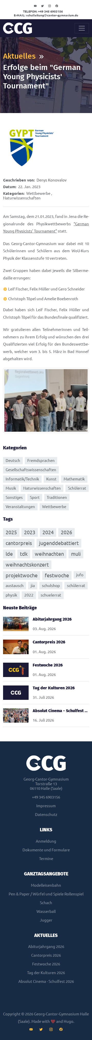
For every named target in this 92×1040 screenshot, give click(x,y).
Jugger (46, 920)
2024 (48, 532)
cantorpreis (19, 543)
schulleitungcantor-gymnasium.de (46, 15)
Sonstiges (14, 497)
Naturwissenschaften (22, 198)
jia (33, 585)
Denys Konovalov (52, 180)
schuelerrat (51, 595)
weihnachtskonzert (27, 565)
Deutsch (13, 460)
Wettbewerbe (38, 193)
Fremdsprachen (41, 460)
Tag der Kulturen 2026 (46, 973)
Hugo (68, 1021)
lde (9, 554)
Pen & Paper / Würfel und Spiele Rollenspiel (46, 894)
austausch (15, 585)
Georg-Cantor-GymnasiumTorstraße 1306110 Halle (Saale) (46, 784)
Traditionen (57, 497)
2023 (29, 532)
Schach (46, 903)
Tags (8, 519)
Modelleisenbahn (46, 885)
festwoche (57, 575)
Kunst (51, 479)
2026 (66, 532)
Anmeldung (46, 841)
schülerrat (76, 585)
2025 (11, 532)
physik (11, 595)
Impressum (46, 806)
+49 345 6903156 (43, 11)
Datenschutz (46, 814)
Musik (11, 488)
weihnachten (49, 554)
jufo (79, 574)
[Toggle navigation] (82, 28)
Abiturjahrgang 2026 (46, 946)
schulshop (51, 585)
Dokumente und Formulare (46, 850)
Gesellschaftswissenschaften (31, 470)
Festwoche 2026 (46, 964)
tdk (24, 554)
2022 (28, 595)
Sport (35, 497)
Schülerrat (77, 488)
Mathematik (74, 479)
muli (76, 554)
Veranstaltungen (20, 506)
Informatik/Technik (22, 479)
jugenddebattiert (59, 543)
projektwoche (22, 575)
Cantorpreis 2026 (46, 955)
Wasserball (46, 911)
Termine (46, 858)
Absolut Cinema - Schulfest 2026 (46, 981)
